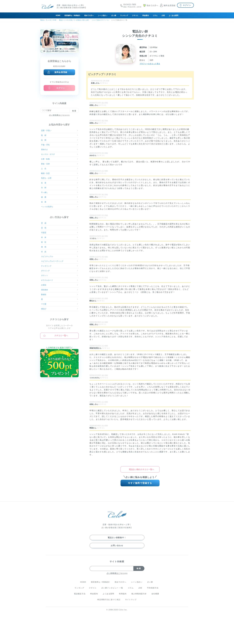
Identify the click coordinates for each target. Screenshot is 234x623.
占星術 (43, 285)
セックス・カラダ (48, 154)
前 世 (43, 242)
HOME (58, 15)
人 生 (43, 169)
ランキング (124, 15)
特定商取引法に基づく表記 (108, 600)
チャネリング (46, 266)
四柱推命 (44, 290)
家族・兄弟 (45, 164)
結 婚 (43, 140)
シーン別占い (102, 15)
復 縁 (43, 135)
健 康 (43, 197)
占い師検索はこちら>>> (59, 115)
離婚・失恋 (45, 173)
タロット (44, 275)
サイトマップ (131, 600)
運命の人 (44, 149)
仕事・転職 (45, 159)
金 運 (43, 202)
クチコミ (135, 15)
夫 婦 (43, 188)
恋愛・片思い (46, 130)
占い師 (113, 15)
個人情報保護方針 (139, 594)
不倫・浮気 (45, 145)
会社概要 (155, 594)
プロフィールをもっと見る (150, 64)
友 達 (43, 183)
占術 (163, 15)
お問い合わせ (117, 545)
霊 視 (43, 228)
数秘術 (43, 294)
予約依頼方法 (152, 588)
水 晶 (43, 252)
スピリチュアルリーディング (52, 261)
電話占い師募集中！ (117, 537)
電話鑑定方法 (79, 594)
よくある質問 (173, 15)
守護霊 (43, 233)
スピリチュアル (47, 256)
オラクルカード (47, 280)
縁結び (43, 309)
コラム (155, 15)
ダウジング (45, 271)
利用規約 (123, 594)
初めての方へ (89, 15)
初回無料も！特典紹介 (72, 15)
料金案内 (145, 15)
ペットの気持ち (47, 207)
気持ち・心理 (46, 178)
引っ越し (44, 192)
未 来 (43, 237)
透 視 (43, 247)
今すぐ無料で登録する (140, 483)
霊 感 (43, 223)
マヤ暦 (43, 304)
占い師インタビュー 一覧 (112, 588)
